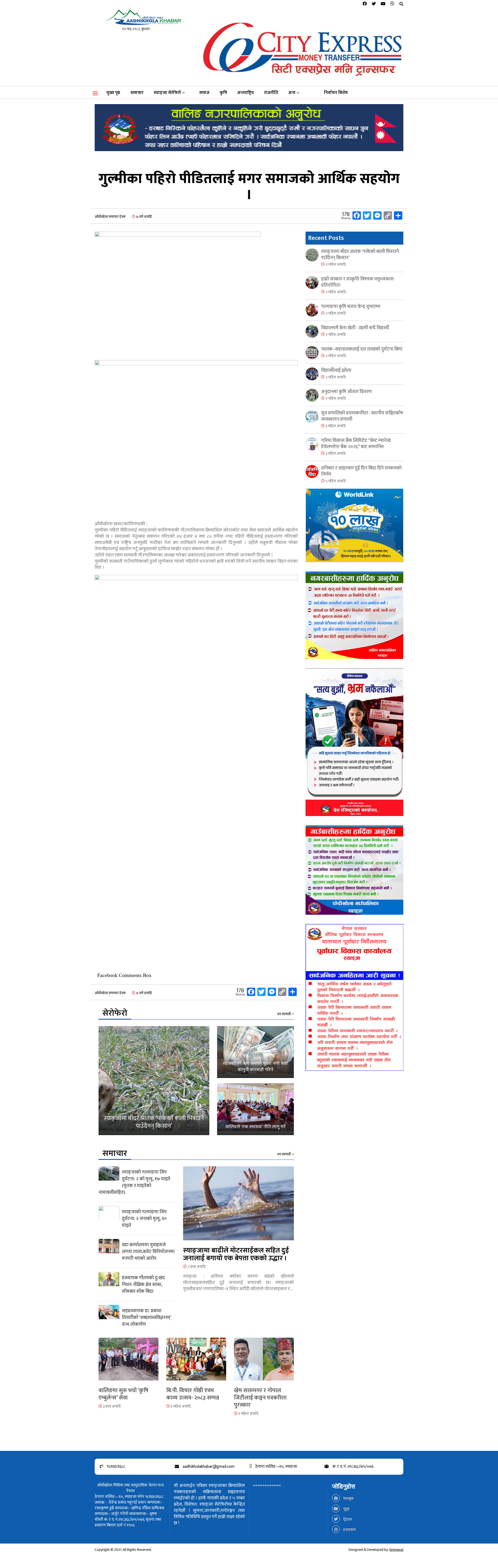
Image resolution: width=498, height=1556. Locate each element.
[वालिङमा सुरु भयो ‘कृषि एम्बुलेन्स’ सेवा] (128, 1361)
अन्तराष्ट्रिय (245, 93)
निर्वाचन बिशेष (336, 93)
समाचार (136, 93)
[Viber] (392, 4)
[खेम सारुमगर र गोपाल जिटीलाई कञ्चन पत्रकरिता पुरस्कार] (264, 1361)
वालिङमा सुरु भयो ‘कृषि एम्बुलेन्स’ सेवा (123, 1394)
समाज (204, 93)
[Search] (401, 4)
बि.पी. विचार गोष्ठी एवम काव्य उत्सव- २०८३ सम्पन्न (192, 1394)
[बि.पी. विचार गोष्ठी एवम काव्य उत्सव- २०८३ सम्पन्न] (196, 1361)
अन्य (291, 93)
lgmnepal (396, 1550)
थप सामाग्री (284, 1014)
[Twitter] (374, 4)
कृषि (223, 93)
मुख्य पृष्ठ (113, 93)
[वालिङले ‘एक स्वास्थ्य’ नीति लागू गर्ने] (255, 1109)
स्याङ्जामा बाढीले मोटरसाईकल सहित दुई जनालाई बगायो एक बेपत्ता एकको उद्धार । (236, 1254)
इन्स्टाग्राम (349, 1530)
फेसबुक (348, 1498)
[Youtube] (383, 4)
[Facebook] (365, 4)
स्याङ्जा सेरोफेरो (167, 93)
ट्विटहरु (347, 1519)
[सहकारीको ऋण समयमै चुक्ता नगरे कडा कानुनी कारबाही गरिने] (255, 1052)
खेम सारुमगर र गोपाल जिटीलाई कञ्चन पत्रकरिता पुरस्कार (260, 1398)
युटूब (345, 1509)
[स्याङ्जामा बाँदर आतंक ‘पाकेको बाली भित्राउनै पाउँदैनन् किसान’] (154, 1080)
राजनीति (271, 93)
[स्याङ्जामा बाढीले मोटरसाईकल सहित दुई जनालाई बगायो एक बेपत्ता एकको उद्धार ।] (238, 1206)
